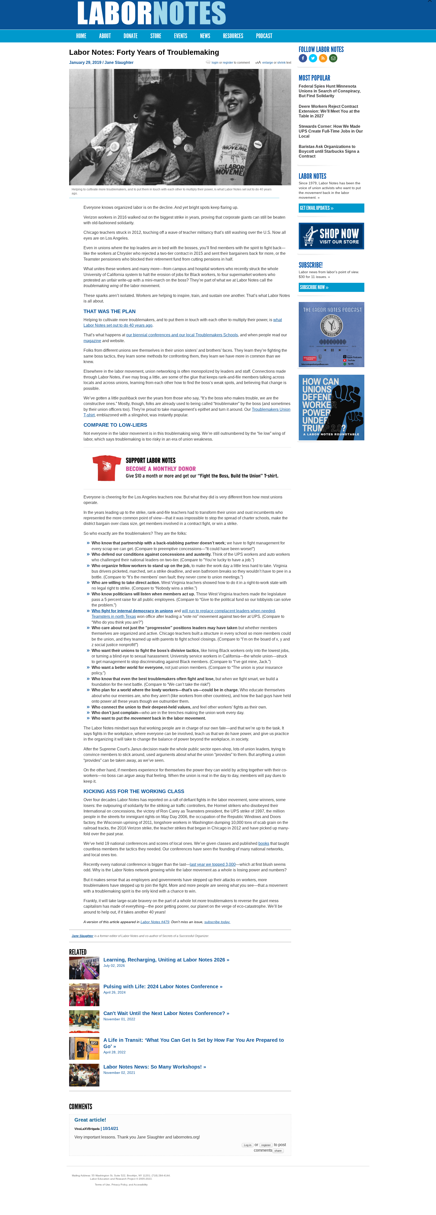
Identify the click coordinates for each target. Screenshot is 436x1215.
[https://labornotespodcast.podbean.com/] (331, 364)
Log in (247, 1145)
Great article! (90, 1120)
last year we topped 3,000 (213, 864)
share (278, 1150)
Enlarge (267, 62)
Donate (131, 36)
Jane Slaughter (118, 62)
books (263, 843)
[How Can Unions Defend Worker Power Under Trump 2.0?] (331, 438)
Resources (233, 36)
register (228, 62)
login (215, 62)
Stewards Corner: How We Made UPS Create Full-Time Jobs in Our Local (331, 131)
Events (180, 36)
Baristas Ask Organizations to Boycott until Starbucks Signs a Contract (329, 151)
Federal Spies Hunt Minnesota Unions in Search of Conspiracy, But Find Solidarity (330, 91)
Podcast (264, 36)
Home (81, 36)
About (105, 36)
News (205, 36)
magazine (92, 341)
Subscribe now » (314, 287)
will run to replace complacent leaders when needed (228, 611)
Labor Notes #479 (155, 922)
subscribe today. (217, 922)
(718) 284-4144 (161, 1175)
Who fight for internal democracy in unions (132, 611)
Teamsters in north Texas (114, 616)
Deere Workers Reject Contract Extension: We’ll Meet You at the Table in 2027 (329, 111)
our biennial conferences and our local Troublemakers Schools (182, 335)
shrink (281, 62)
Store (155, 36)
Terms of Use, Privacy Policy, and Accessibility (121, 1184)
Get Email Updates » (317, 208)
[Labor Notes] (152, 13)
